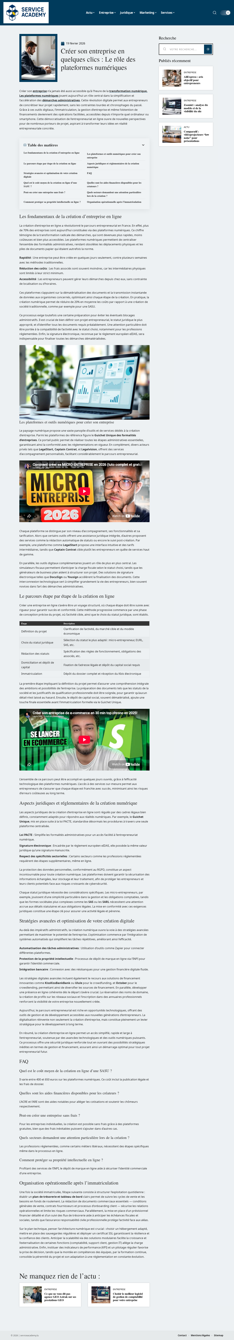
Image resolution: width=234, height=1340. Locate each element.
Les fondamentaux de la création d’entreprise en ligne (51, 152)
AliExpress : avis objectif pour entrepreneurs (193, 80)
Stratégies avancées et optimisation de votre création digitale (50, 174)
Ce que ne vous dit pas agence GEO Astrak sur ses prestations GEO (60, 1297)
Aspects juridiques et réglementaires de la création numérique (113, 165)
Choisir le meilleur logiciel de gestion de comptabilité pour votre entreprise (128, 1297)
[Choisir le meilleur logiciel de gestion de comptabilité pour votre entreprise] (100, 1294)
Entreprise (50, 1289)
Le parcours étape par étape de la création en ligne (50, 163)
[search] (214, 13)
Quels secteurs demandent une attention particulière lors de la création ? (114, 194)
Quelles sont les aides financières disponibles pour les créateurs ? (114, 184)
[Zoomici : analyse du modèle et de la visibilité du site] (171, 106)
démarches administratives (61, 100)
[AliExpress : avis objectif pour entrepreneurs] (171, 78)
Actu (186, 127)
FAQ (89, 173)
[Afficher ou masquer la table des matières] (101, 145)
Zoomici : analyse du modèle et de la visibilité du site (196, 108)
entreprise (40, 91)
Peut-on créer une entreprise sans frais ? (44, 192)
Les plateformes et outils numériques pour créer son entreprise (114, 155)
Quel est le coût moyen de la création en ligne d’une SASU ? (50, 184)
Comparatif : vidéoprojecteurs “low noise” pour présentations (196, 136)
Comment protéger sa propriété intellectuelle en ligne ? (52, 202)
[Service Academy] (26, 12)
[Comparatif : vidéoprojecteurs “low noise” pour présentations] (171, 134)
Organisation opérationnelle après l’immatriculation (114, 202)
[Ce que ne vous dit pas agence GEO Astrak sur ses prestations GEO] (32, 1294)
